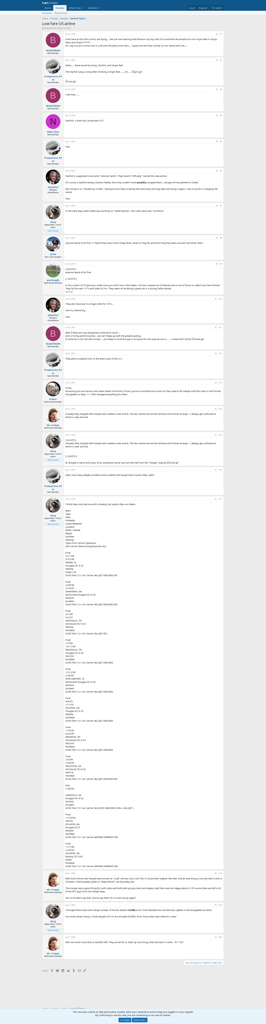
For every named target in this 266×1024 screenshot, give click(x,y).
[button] (83, 8)
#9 (221, 264)
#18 (220, 873)
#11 (220, 327)
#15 (220, 435)
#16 (220, 469)
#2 (221, 60)
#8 (221, 238)
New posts (47, 13)
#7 (221, 205)
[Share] (217, 34)
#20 (220, 937)
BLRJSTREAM (50, 28)
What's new (75, 7)
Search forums (61, 13)
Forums (60, 7)
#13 (220, 382)
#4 (221, 115)
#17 (220, 499)
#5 (221, 141)
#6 (221, 170)
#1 (221, 34)
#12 (220, 353)
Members (93, 7)
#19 (220, 905)
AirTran (69, 291)
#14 (220, 409)
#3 (221, 89)
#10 (220, 298)
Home (47, 7)
